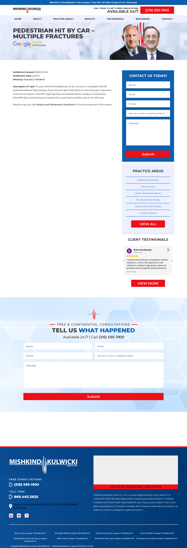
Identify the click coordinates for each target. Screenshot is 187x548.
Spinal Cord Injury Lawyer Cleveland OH (114, 533)
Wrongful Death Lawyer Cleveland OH (72, 533)
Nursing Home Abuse (148, 199)
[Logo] (43, 473)
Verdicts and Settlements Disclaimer (55, 104)
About (37, 19)
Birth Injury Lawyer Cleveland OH (30, 533)
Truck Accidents (148, 213)
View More (148, 283)
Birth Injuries (148, 186)
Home (17, 19)
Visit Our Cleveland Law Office (135, 486)
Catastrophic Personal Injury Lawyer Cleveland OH (30, 539)
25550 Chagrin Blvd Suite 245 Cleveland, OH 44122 (46, 506)
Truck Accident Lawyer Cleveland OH (157, 533)
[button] (172, 261)
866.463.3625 (26, 497)
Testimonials (115, 19)
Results (90, 19)
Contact (167, 19)
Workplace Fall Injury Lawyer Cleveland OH (115, 538)
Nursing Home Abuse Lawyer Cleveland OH (156, 538)
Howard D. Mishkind (34, 79)
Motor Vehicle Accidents (148, 193)
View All (148, 224)
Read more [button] (131, 272)
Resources (143, 19)
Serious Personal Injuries (148, 206)
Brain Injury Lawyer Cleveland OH (72, 538)
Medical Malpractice (148, 180)
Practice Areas (63, 19)
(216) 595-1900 (157, 10)
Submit (148, 154)
